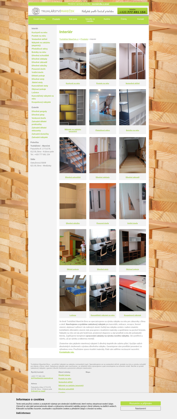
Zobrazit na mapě (38, 391)
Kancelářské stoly (40, 86)
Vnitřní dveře (37, 72)
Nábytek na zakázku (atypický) (41, 44)
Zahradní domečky (40, 134)
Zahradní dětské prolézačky (39, 122)
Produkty (56, 19)
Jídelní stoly (37, 82)
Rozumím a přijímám (140, 403)
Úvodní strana (39, 19)
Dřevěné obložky (39, 66)
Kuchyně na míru (39, 32)
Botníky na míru (39, 52)
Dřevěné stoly (38, 79)
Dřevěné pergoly (39, 111)
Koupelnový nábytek (41, 102)
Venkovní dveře (39, 118)
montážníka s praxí (100, 4)
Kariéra (107, 19)
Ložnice (35, 93)
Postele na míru (39, 36)
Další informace (23, 413)
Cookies (62, 392)
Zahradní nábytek (40, 137)
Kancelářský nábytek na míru (43, 97)
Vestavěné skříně (39, 39)
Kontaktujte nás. (66, 352)
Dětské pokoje (38, 76)
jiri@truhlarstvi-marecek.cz (42, 378)
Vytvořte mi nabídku (90, 20)
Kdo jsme (73, 19)
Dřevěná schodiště (40, 56)
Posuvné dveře (39, 69)
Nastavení (140, 408)
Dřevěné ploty (38, 115)
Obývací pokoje (39, 89)
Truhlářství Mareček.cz (69, 39)
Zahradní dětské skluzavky (39, 129)
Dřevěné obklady (39, 59)
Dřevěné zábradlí (39, 62)
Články (124, 19)
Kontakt (140, 19)
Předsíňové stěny (40, 49)
